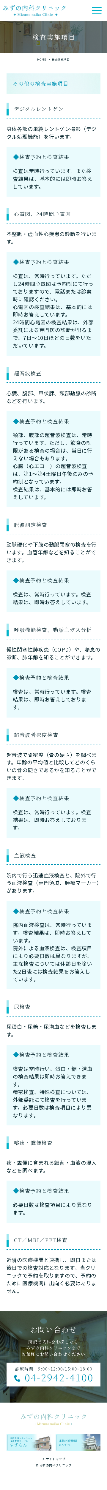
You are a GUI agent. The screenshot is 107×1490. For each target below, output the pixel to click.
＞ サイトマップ (53, 1459)
